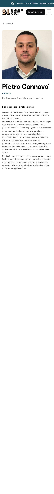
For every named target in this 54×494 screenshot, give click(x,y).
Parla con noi (35, 12)
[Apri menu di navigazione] (49, 12)
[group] (27, 3)
